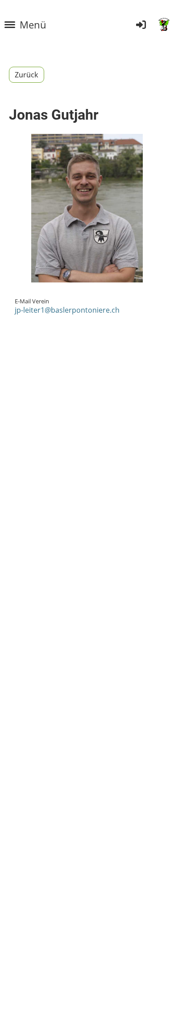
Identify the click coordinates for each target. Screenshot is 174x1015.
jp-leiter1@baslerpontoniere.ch (67, 310)
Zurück (26, 75)
